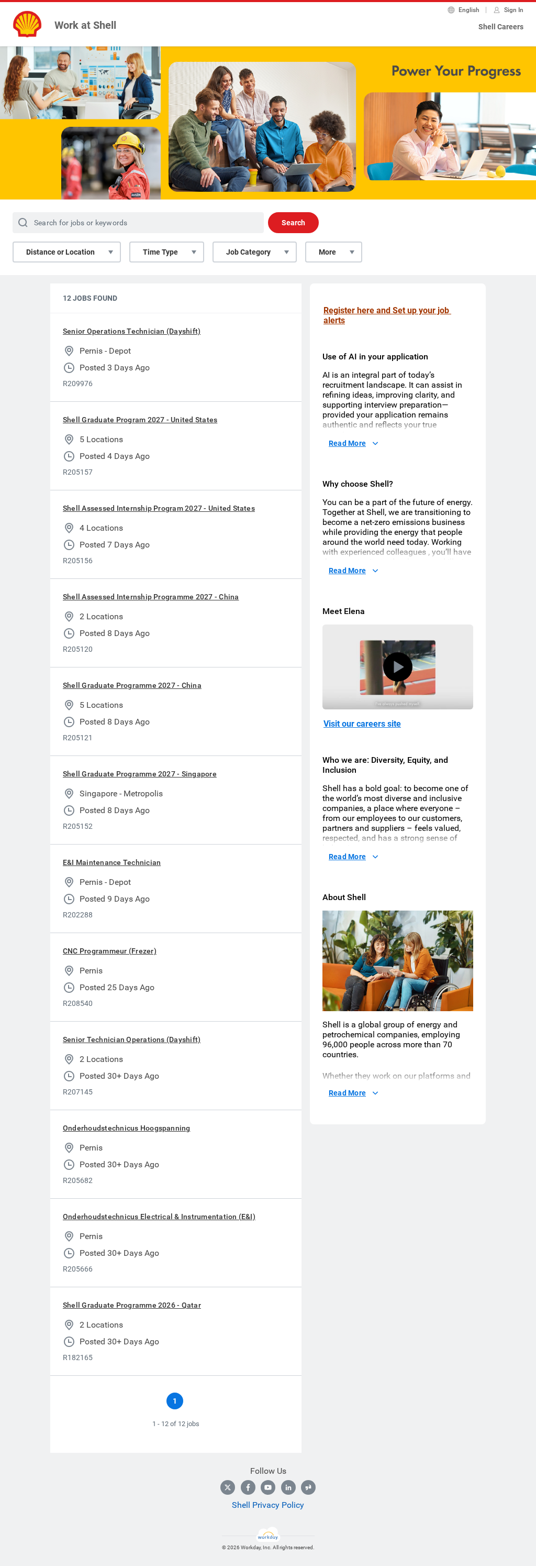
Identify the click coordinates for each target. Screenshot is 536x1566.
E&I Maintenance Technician (112, 862)
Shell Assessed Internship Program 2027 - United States (159, 508)
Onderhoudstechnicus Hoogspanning (127, 1128)
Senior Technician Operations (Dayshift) (131, 1039)
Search (293, 222)
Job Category (248, 252)
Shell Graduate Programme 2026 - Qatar (132, 1305)
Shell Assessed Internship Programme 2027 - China (151, 597)
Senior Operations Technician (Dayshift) (131, 331)
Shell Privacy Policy (268, 1505)
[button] (397, 667)
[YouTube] (268, 1487)
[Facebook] (248, 1487)
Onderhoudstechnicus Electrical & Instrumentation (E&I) (159, 1216)
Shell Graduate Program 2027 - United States (140, 419)
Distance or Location (60, 252)
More (327, 252)
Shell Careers (500, 27)
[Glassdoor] (308, 1487)
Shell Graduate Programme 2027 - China (132, 685)
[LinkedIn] (288, 1487)
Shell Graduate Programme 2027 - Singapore (140, 774)
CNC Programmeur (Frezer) (110, 951)
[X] (227, 1487)
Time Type (160, 252)
